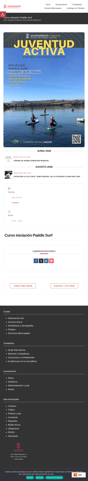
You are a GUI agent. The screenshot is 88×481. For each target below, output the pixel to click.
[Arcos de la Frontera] (18, 443)
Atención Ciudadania (18, 353)
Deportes (12, 421)
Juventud (12, 417)
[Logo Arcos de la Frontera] (12, 5)
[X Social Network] (41, 261)
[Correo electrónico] (51, 261)
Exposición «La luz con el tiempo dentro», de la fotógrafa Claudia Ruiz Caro (47, 176)
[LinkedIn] (46, 261)
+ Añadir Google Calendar (22, 286)
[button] (3, 14)
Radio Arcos (14, 425)
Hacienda (13, 436)
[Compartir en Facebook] (36, 261)
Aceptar (30, 477)
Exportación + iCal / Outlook (64, 286)
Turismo (12, 406)
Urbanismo (13, 428)
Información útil (15, 318)
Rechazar (39, 477)
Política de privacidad (61, 474)
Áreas (11, 389)
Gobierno (12, 382)
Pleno (11, 378)
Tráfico (11, 410)
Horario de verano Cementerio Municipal (31, 161)
